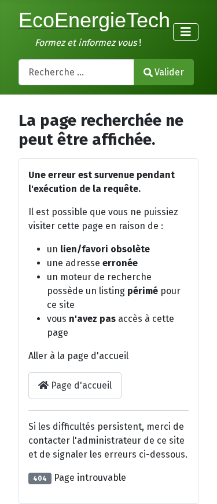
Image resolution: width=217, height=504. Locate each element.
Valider (169, 72)
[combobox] (76, 72)
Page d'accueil (80, 385)
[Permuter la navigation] (185, 32)
